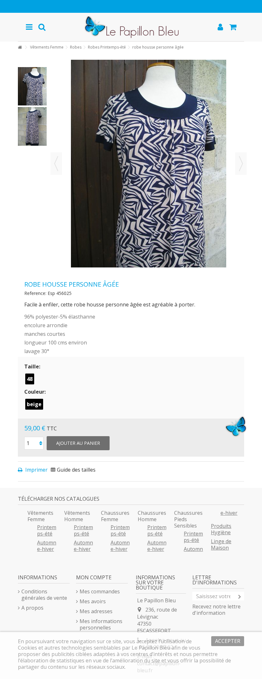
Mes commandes (100, 591)
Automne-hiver (46, 545)
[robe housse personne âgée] (32, 86)
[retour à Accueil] (20, 47)
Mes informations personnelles (101, 624)
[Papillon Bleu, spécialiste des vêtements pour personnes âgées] (131, 27)
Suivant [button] (241, 163)
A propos (32, 608)
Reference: (35, 293)
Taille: (33, 366)
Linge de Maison (221, 544)
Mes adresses (96, 611)
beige (34, 404)
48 (30, 378)
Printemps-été (46, 530)
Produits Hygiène (221, 529)
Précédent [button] (56, 163)
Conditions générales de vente (44, 594)
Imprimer (36, 469)
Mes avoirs (93, 601)
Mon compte (94, 577)
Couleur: (35, 392)
